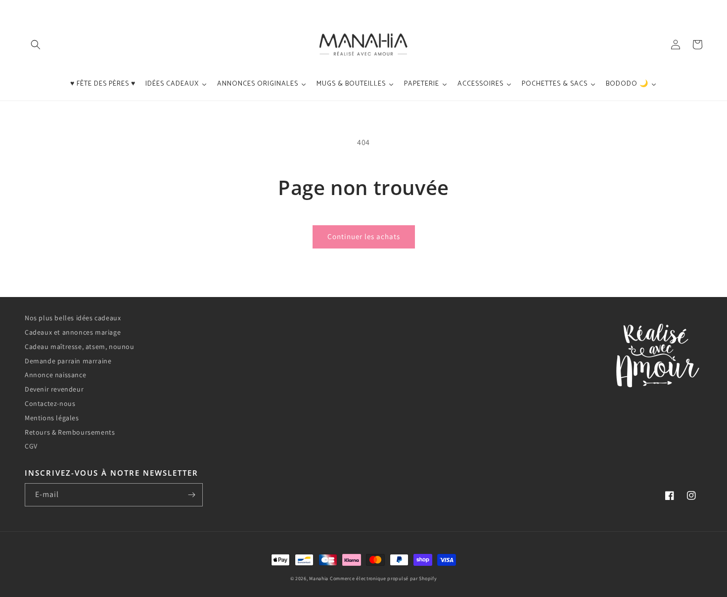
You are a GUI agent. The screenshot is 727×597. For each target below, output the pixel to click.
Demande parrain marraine (68, 360)
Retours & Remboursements (70, 432)
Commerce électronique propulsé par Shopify (383, 578)
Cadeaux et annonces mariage (73, 332)
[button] (35, 44)
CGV (31, 446)
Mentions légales (52, 417)
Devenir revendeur (54, 389)
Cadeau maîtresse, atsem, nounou (80, 346)
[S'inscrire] (191, 494)
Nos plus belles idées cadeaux (73, 317)
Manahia (318, 578)
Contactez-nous (50, 403)
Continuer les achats (363, 236)
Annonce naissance (55, 374)
